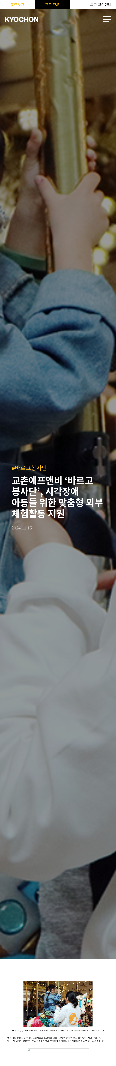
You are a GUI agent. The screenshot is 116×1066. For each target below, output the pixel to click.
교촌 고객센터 (100, 4)
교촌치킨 (17, 4)
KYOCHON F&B (21, 19)
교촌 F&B (52, 4)
